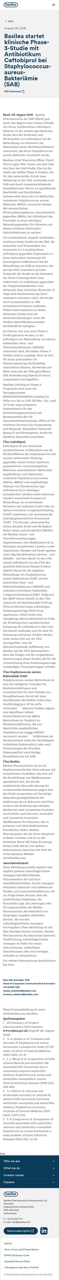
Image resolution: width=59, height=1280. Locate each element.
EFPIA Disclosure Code (16, 1255)
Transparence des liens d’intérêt (21, 1267)
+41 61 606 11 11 (15, 1218)
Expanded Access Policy (17, 1261)
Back (10, 21)
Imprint (8, 1243)
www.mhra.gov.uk (15, 1030)
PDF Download (12, 91)
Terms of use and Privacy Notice (21, 1249)
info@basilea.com (21, 1221)
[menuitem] (12, 1161)
